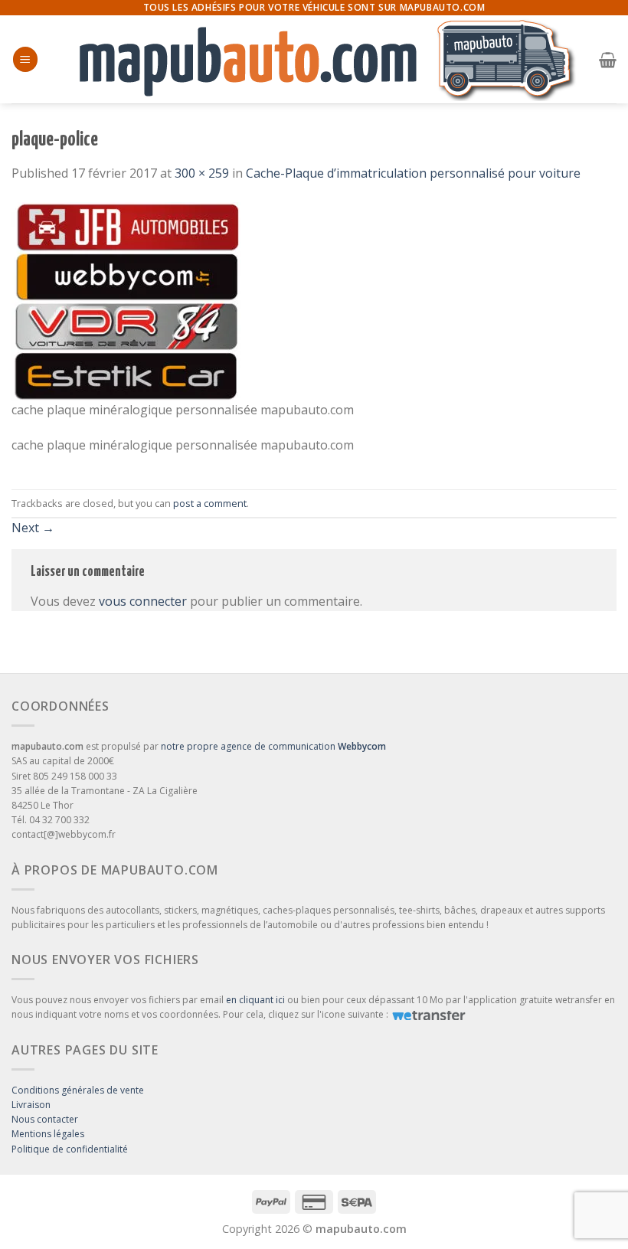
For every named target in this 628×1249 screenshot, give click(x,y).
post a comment (210, 503)
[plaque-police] (126, 299)
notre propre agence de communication (273, 746)
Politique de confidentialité (69, 1149)
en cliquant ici (255, 999)
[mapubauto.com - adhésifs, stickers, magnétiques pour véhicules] (318, 59)
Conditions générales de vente (77, 1090)
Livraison (31, 1104)
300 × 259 (202, 173)
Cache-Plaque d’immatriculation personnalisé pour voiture (413, 173)
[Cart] (608, 60)
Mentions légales (47, 1133)
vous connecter (143, 601)
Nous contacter (44, 1119)
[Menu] (25, 59)
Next (32, 527)
